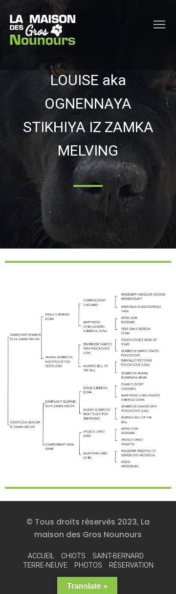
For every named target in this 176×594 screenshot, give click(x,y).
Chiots (73, 556)
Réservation (131, 565)
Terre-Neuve (45, 565)
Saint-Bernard (118, 556)
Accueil (41, 556)
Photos (88, 565)
